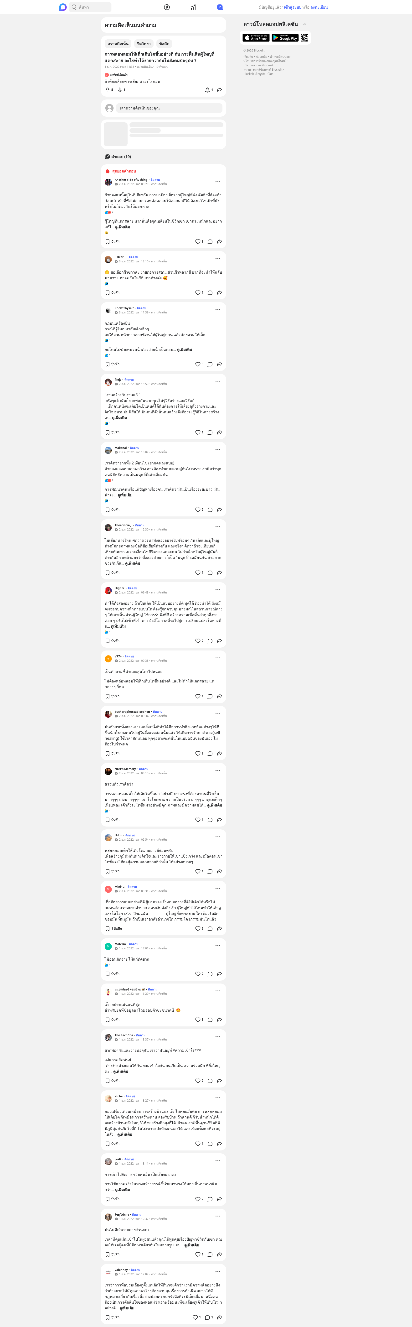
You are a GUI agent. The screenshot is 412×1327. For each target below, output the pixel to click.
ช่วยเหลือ (261, 57)
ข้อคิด (164, 43)
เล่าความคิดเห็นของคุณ (140, 108)
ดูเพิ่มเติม (122, 226)
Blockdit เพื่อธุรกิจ (254, 74)
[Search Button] (73, 7)
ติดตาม (155, 180)
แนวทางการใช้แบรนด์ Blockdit (262, 70)
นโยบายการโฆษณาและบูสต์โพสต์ (264, 61)
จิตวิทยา (144, 43)
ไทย (270, 74)
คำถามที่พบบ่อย (280, 57)
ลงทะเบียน (319, 7)
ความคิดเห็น (118, 43)
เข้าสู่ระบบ (292, 7)
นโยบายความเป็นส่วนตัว (258, 65)
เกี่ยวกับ (248, 57)
